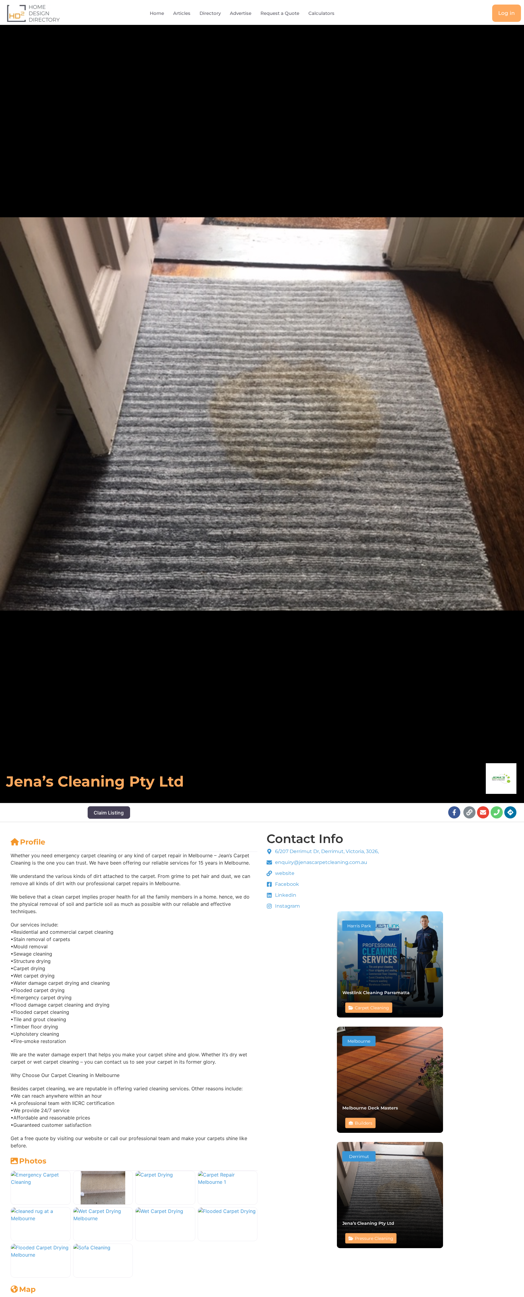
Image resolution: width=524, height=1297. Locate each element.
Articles (181, 13)
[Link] (469, 812)
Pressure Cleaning (374, 1238)
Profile (32, 842)
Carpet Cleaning (372, 1007)
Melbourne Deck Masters (370, 1107)
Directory (210, 13)
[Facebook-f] (454, 812)
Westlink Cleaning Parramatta (376, 992)
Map (27, 1289)
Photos (32, 1160)
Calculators (321, 13)
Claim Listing (109, 813)
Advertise (240, 13)
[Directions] (510, 812)
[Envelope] (483, 812)
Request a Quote (279, 13)
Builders (363, 1123)
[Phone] (497, 812)
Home (157, 13)
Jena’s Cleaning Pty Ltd (368, 1223)
